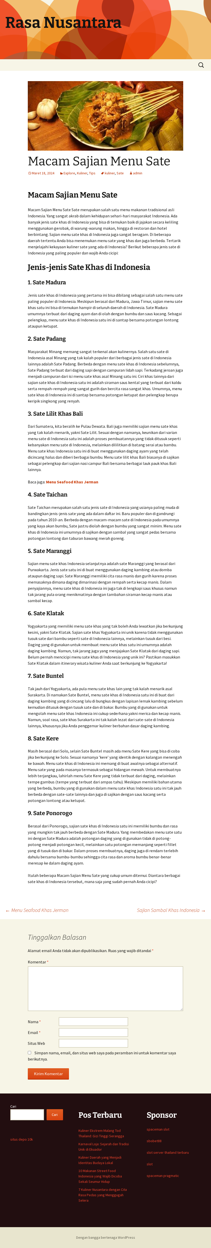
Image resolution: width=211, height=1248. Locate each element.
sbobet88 (154, 1141)
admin (137, 173)
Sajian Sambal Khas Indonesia (171, 910)
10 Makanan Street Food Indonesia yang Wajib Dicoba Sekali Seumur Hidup (100, 1176)
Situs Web (36, 1043)
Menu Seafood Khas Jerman (72, 481)
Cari (13, 1106)
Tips (92, 173)
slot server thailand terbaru (168, 1152)
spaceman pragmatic (163, 1175)
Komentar (38, 961)
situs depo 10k (21, 1139)
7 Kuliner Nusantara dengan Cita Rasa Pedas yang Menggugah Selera (102, 1195)
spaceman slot (158, 1129)
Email (34, 1032)
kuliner (110, 173)
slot (150, 1164)
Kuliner (82, 173)
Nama (34, 1021)
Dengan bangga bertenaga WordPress (105, 1237)
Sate (120, 173)
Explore (69, 173)
